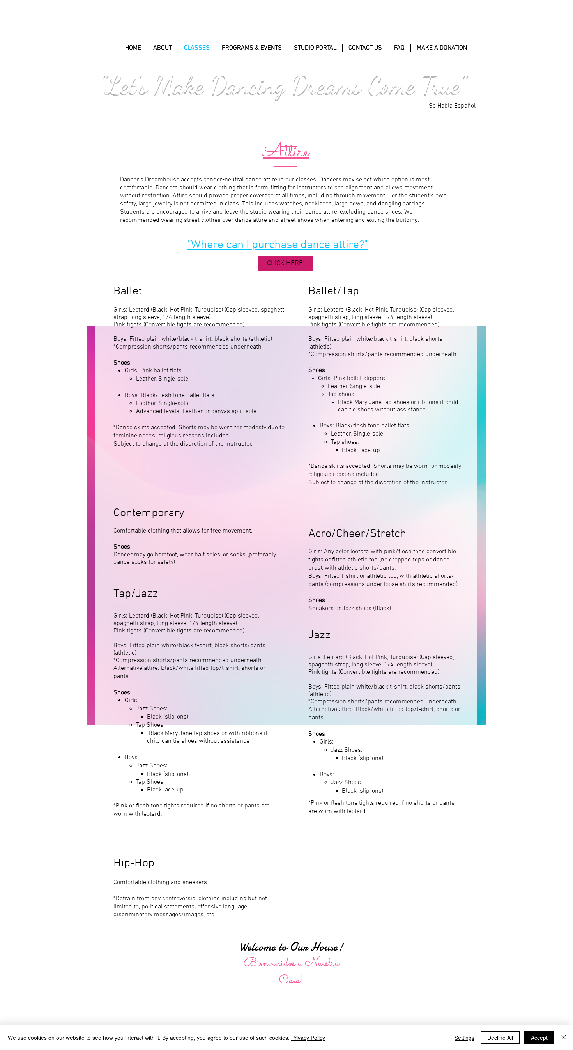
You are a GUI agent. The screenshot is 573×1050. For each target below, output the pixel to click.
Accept (539, 1037)
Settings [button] (464, 1037)
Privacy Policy (308, 1037)
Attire (286, 152)
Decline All (500, 1037)
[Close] (563, 1037)
